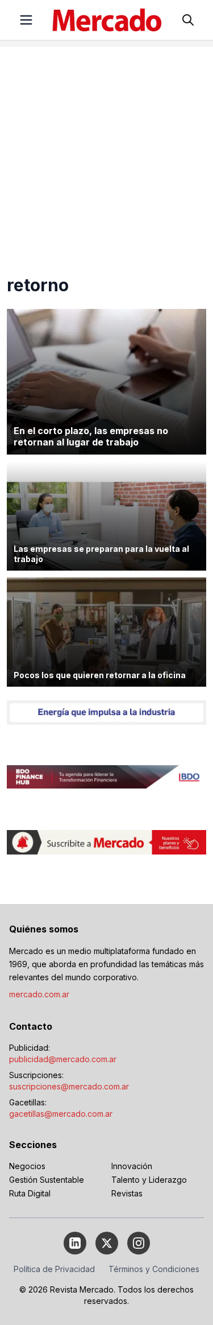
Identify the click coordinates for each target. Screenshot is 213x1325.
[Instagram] (138, 1243)
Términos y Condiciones (153, 1269)
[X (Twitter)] (106, 1243)
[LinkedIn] (75, 1243)
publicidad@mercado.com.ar (62, 1059)
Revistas (127, 1193)
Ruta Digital (30, 1193)
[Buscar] (188, 20)
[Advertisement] (106, 153)
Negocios (27, 1166)
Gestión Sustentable (46, 1179)
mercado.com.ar (39, 994)
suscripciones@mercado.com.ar (69, 1086)
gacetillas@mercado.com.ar (60, 1113)
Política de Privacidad (54, 1269)
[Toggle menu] (26, 19)
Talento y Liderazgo (149, 1179)
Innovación (131, 1166)
